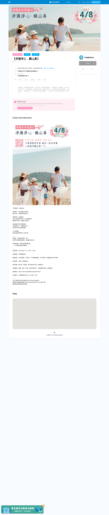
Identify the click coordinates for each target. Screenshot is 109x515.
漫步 (26, 79)
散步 (45, 79)
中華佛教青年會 (22, 76)
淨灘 (39, 79)
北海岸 (32, 79)
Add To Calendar (49, 68)
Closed (88, 63)
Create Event (96, 2)
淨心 (20, 79)
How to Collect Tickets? (25, 108)
